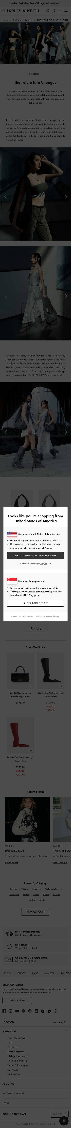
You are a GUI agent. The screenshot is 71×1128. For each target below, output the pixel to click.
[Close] (63, 511)
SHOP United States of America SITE (35, 555)
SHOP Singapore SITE (35, 603)
